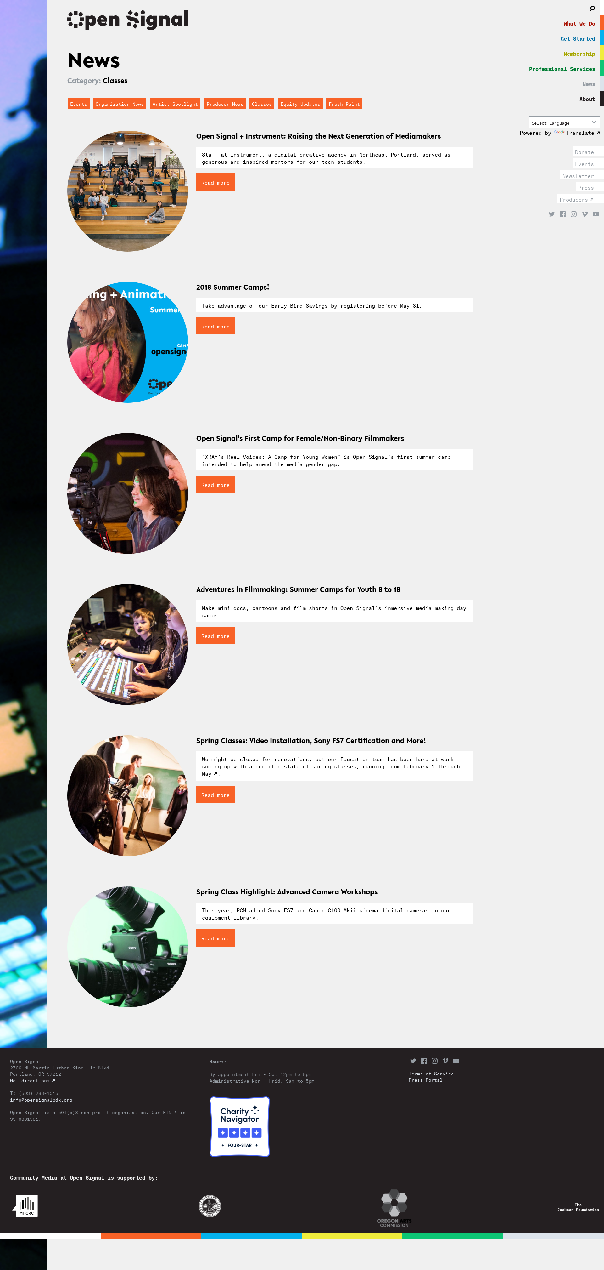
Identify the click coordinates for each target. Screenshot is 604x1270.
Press (586, 187)
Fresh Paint (344, 103)
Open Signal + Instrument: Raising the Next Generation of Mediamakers (318, 136)
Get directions (30, 1080)
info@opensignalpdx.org (41, 1099)
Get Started (578, 37)
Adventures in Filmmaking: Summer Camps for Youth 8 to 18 (298, 589)
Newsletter (578, 175)
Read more (215, 182)
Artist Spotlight (175, 103)
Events (584, 163)
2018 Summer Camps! (232, 287)
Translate (580, 132)
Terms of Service (431, 1073)
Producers (574, 199)
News (589, 83)
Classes (262, 103)
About (587, 98)
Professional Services (562, 68)
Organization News (120, 103)
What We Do (579, 22)
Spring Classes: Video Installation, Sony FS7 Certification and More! (311, 740)
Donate (584, 151)
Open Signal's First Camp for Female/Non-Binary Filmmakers (300, 438)
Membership (579, 52)
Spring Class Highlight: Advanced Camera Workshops (287, 891)
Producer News (225, 103)
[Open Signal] (280, 21)
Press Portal (426, 1079)
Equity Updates (300, 103)
